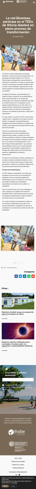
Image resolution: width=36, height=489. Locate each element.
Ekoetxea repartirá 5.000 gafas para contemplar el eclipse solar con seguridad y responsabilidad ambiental (17, 344)
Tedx (4, 267)
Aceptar (5, 486)
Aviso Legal (18, 458)
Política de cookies (18, 464)
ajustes (15, 483)
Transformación (12, 267)
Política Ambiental (18, 468)
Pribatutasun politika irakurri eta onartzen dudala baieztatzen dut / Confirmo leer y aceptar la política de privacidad (17, 387)
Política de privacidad (18, 461)
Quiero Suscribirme (10, 399)
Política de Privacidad (8, 394)
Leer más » (5, 318)
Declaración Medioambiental (18, 472)
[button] (34, 2)
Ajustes (13, 486)
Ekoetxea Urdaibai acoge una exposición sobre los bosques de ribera (18, 313)
